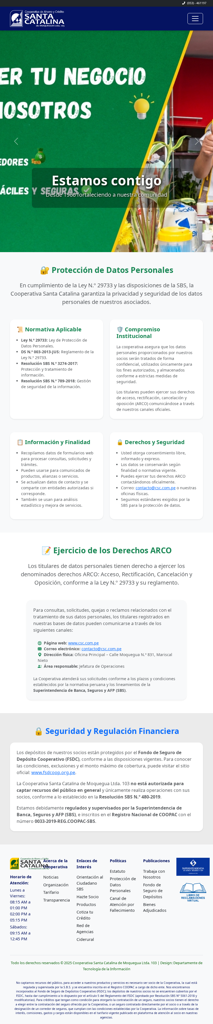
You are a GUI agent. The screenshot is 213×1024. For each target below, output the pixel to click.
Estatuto (117, 871)
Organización (56, 884)
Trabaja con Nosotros (154, 874)
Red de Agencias (85, 928)
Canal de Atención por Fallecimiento (122, 904)
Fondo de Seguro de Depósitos (153, 890)
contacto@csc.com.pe (156, 487)
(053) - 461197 (196, 3)
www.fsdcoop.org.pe (53, 772)
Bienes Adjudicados (154, 907)
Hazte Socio (88, 896)
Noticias (51, 877)
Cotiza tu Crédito (85, 915)
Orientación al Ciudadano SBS (90, 883)
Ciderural (85, 939)
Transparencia (56, 900)
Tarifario (51, 892)
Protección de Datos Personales (123, 884)
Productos (86, 904)
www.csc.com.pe (83, 643)
